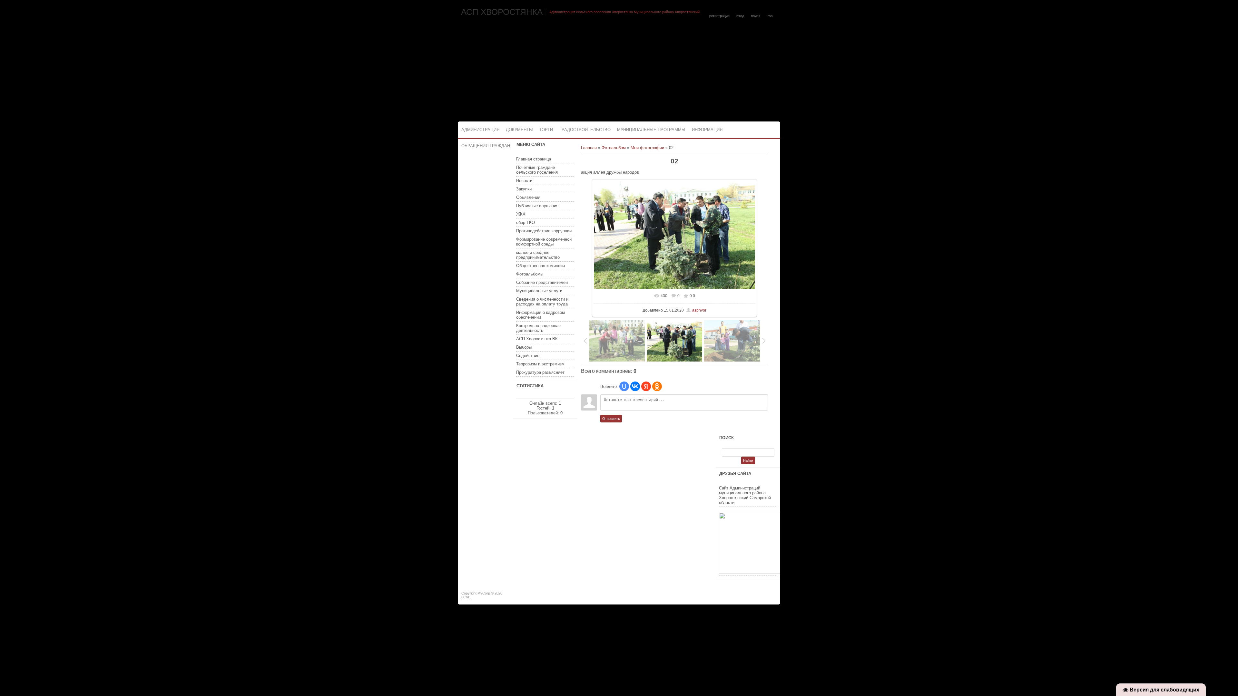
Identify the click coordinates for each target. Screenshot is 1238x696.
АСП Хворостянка (502, 12)
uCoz (465, 597)
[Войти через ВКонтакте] (635, 386)
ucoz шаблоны (755, 596)
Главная (589, 147)
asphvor (699, 310)
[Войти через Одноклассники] (657, 386)
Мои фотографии (647, 147)
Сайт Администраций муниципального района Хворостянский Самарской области (745, 495)
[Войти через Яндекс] (646, 386)
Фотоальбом (614, 147)
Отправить (611, 418)
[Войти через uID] (624, 386)
